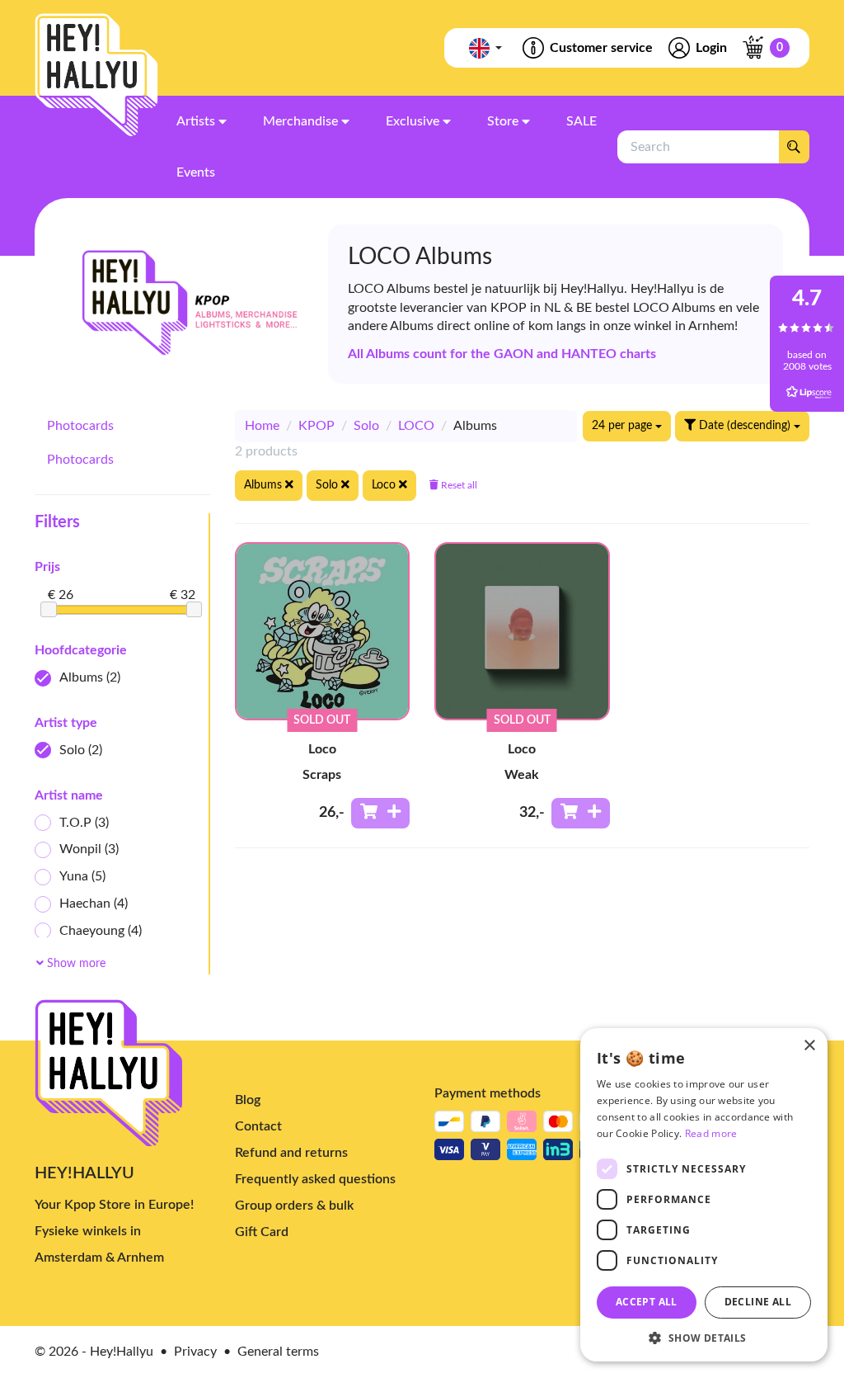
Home (262, 425)
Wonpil (89, 849)
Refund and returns (291, 1152)
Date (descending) (745, 426)
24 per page (623, 426)
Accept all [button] (647, 1302)
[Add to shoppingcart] (380, 813)
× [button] (809, 1046)
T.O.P (84, 822)
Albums (89, 677)
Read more (711, 1133)
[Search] (793, 146)
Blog (247, 1100)
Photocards (80, 425)
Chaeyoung (100, 930)
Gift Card (261, 1232)
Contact (258, 1126)
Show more (75, 964)
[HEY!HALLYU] (96, 75)
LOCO (416, 425)
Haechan (93, 903)
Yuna (82, 876)
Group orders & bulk (294, 1205)
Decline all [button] (757, 1302)
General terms (278, 1351)
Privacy (195, 1351)
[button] (704, 1337)
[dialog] (704, 1194)
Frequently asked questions (315, 1179)
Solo (80, 750)
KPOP (316, 425)
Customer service (601, 47)
